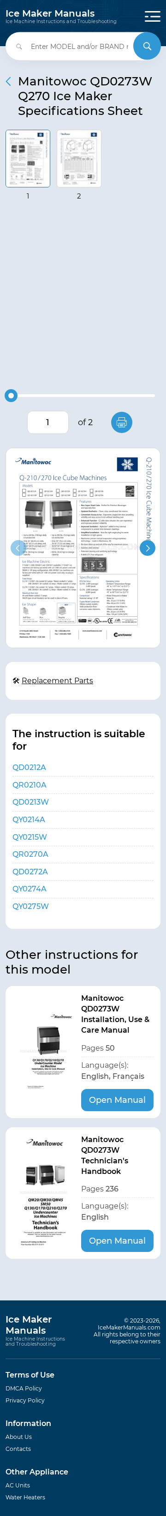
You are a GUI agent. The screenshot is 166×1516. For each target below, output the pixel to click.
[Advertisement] (83, 297)
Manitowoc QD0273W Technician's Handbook (104, 1155)
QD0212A (29, 767)
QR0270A (30, 854)
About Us (19, 1436)
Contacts (18, 1448)
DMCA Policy (24, 1388)
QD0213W (30, 802)
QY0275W (30, 906)
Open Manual (117, 1100)
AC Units (18, 1485)
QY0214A (28, 819)
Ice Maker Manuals (61, 16)
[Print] (121, 422)
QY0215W (29, 837)
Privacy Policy (25, 1400)
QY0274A (29, 888)
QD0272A (30, 871)
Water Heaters (25, 1497)
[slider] (11, 395)
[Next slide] (147, 548)
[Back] (8, 81)
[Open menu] (152, 16)
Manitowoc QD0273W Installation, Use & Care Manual (115, 1014)
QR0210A (29, 785)
